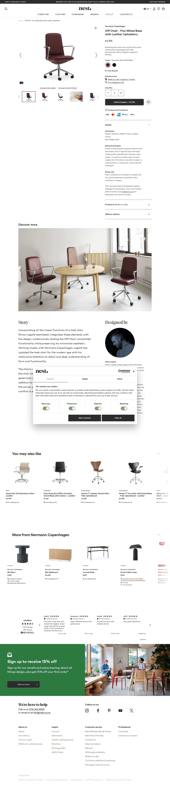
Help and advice (92, 743)
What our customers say (30, 743)
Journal (55, 731)
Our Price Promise (157, 2)
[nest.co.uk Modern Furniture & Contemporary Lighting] (85, 8)
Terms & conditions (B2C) (30, 779)
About (21, 731)
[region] (95, 625)
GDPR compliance (94, 779)
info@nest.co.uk (127, 192)
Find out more (23, 684)
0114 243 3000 (37, 709)
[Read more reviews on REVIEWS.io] (28, 633)
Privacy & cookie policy (57, 779)
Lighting (60, 14)
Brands (94, 14)
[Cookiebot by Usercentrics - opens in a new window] (120, 371)
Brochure (56, 743)
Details (108, 125)
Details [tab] (85, 379)
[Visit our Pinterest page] (109, 710)
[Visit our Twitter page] (131, 710)
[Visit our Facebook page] (98, 710)
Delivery (89, 748)
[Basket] (163, 8)
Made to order (92, 756)
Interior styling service (62, 739)
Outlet (109, 14)
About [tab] (119, 379)
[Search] (6, 8)
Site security (77, 779)
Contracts (126, 14)
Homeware (78, 14)
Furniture (43, 14)
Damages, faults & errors (97, 764)
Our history (23, 735)
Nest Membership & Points (98, 731)
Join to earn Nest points (15, 2)
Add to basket (124, 102)
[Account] (154, 8)
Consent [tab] (50, 379)
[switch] (72, 408)
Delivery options (112, 214)
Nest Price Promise (94, 735)
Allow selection (84, 418)
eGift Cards (57, 752)
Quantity (108, 88)
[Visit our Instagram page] (87, 710)
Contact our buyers (127, 735)
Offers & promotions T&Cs (119, 779)
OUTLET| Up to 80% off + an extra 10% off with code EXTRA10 (85, 2)
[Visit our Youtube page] (120, 710)
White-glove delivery (95, 752)
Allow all (118, 418)
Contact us (90, 739)
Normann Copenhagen (115, 26)
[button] (39, 625)
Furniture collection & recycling (100, 760)
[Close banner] (133, 371)
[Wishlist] (158, 8)
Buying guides (58, 748)
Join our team (25, 739)
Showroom (57, 735)
